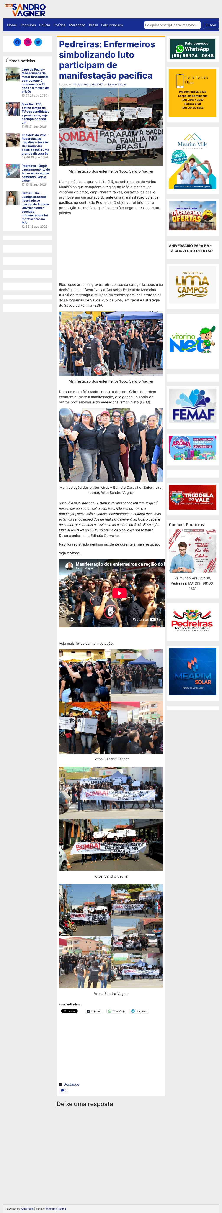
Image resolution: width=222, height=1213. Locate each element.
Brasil (93, 25)
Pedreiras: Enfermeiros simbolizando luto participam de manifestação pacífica (107, 60)
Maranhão (77, 25)
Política (60, 25)
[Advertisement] (111, 249)
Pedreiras (28, 25)
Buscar (210, 25)
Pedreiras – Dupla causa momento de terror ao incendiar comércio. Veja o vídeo (36, 173)
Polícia (44, 25)
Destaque (71, 1084)
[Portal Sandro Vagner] (25, 9)
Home (12, 25)
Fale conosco (112, 25)
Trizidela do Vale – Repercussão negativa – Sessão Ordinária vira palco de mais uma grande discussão (35, 144)
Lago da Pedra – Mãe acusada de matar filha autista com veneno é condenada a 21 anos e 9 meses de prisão (35, 80)
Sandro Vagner (117, 84)
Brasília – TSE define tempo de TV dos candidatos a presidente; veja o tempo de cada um (35, 113)
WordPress (27, 1208)
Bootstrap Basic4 (55, 1208)
